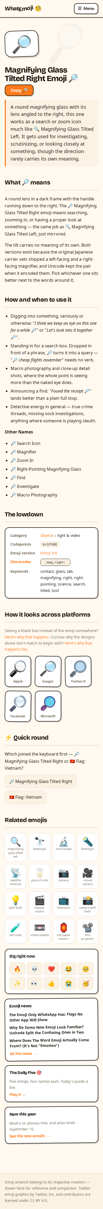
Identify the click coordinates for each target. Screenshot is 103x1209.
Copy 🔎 (19, 90)
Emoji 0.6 (48, 552)
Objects (47, 535)
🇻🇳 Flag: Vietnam (25, 797)
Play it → (18, 1094)
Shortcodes (20, 561)
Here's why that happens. (27, 636)
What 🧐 (23, 8)
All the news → (23, 1053)
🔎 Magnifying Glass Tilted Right (40, 781)
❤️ (51, 969)
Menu (86, 8)
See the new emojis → (30, 1136)
